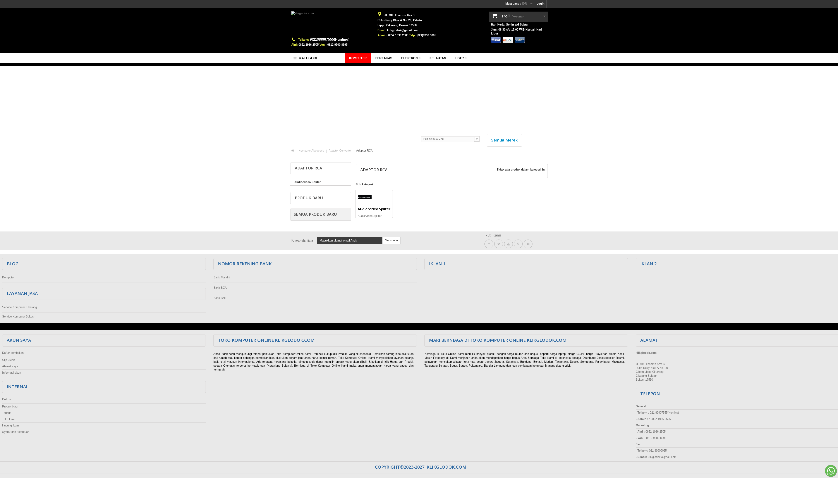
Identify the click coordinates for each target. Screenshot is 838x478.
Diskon (6, 399)
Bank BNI (219, 298)
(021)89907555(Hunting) (329, 39)
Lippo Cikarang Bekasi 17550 (397, 25)
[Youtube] (508, 244)
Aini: (294, 44)
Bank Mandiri (221, 277)
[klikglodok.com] (331, 24)
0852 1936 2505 (309, 44)
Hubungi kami (10, 425)
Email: (382, 30)
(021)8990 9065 (426, 35)
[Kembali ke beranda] (292, 151)
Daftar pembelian (13, 352)
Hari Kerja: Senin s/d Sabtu (509, 24)
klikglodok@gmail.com (403, 30)
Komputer (8, 277)
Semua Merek (504, 140)
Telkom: (303, 39)
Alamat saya (10, 366)
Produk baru (309, 197)
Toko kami (8, 419)
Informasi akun (11, 372)
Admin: (382, 35)
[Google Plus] (518, 244)
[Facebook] (488, 244)
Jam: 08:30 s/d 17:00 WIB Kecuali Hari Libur (516, 31)
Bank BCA (220, 287)
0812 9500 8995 (337, 44)
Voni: (322, 44)
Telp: (412, 35)
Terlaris (6, 412)
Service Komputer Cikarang (19, 307)
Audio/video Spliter (307, 182)
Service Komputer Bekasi (18, 316)
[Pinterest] (528, 244)
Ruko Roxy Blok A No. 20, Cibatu (400, 20)
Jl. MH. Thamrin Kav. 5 (400, 15)
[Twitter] (498, 244)
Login (540, 3)
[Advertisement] (419, 98)
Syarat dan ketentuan (15, 431)
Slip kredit (8, 360)
